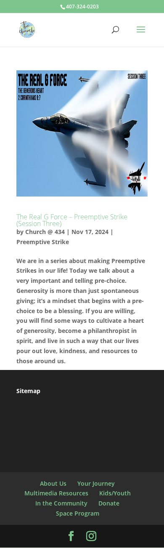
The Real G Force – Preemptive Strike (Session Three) (71, 220)
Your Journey (96, 483)
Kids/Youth (115, 493)
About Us (53, 483)
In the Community (61, 503)
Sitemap (28, 391)
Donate (108, 503)
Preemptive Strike (42, 242)
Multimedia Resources (56, 493)
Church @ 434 (45, 232)
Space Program (77, 513)
